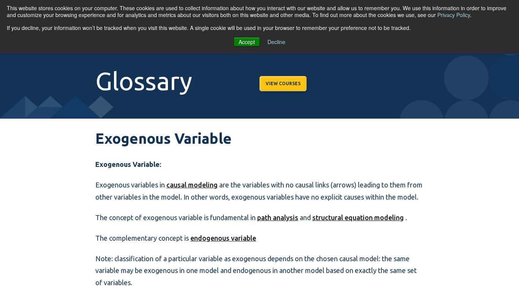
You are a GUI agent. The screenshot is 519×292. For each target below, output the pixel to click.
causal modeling (192, 185)
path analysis (277, 217)
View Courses (283, 83)
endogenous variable (223, 238)
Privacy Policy (453, 15)
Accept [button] (247, 42)
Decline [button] (276, 42)
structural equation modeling (358, 217)
